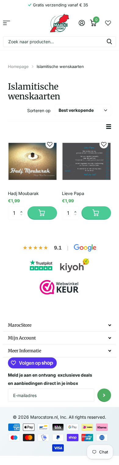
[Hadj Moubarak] (32, 161)
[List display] (108, 126)
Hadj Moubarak (23, 193)
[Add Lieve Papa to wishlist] (103, 144)
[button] (22, 208)
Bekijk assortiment (6, 23)
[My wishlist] (108, 23)
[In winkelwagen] (42, 213)
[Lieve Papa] (86, 161)
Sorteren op (39, 110)
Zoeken (109, 41)
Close (59, 325)
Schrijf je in (104, 395)
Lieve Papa (73, 193)
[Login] (81, 23)
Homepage (18, 66)
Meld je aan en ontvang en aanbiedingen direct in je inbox (50, 379)
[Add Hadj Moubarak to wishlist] (49, 144)
